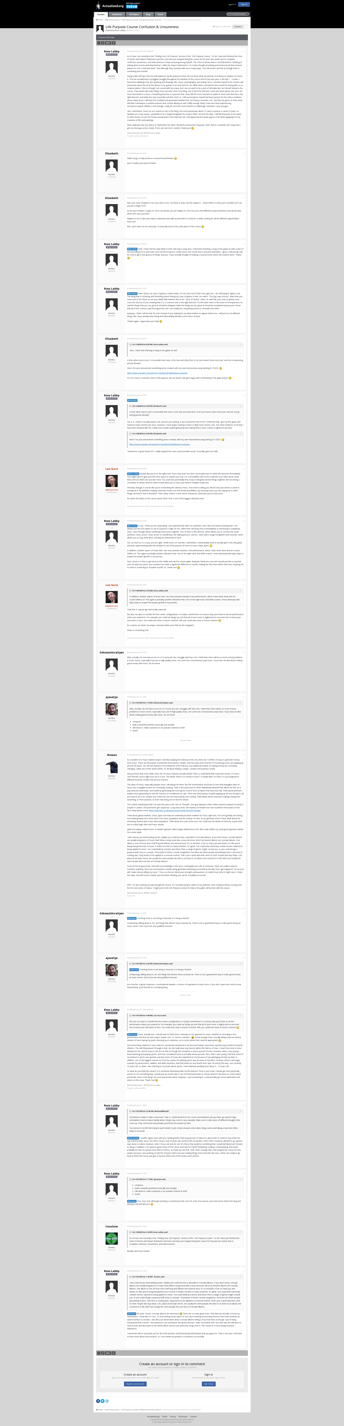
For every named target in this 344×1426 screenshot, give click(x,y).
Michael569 (159, 1111)
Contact (193, 1416)
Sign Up (244, 4)
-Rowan (111, 755)
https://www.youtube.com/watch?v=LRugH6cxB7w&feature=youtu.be (157, 373)
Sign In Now (208, 1384)
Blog (148, 14)
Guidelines (117, 14)
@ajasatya (132, 918)
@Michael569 (133, 1138)
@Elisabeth (132, 249)
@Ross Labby (133, 474)
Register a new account (135, 1384)
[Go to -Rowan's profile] (112, 767)
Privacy (173, 1416)
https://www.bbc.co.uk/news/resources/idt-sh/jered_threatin (175, 810)
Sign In (231, 4)
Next (108, 43)
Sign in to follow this (223, 26)
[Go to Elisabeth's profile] (112, 166)
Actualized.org (153, 1416)
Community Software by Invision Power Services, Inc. (172, 1422)
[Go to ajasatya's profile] (112, 709)
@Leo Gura (132, 526)
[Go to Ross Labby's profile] (100, 28)
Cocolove (111, 1226)
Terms (164, 1416)
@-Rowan (131, 1314)
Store (160, 14)
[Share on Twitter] (103, 1401)
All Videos (134, 14)
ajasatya (112, 697)
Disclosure (183, 1416)
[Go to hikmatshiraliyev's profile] (112, 665)
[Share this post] (243, 51)
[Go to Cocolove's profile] (112, 1239)
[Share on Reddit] (107, 1401)
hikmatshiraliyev (112, 652)
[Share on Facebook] (98, 1401)
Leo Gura (158, 1015)
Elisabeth (111, 153)
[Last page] (114, 43)
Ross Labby (120, 30)
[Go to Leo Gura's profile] (112, 481)
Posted (136, 51)
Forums (101, 14)
